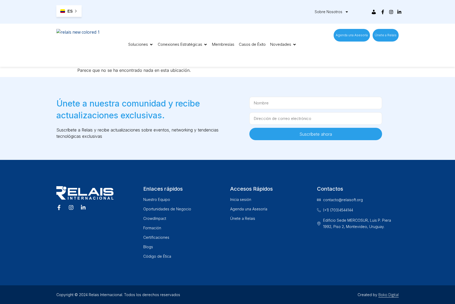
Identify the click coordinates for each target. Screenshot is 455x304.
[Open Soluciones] (151, 45)
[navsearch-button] (355, 11)
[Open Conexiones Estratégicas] (205, 45)
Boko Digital (388, 294)
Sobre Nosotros (328, 11)
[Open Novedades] (294, 45)
